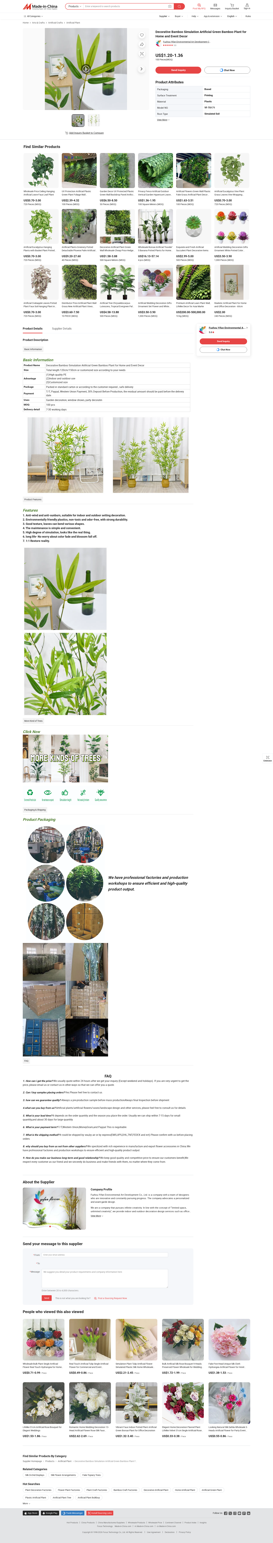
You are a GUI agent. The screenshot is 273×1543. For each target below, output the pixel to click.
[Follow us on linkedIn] (248, 1512)
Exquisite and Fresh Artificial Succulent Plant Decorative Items (192, 249)
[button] (169, 6)
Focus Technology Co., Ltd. (114, 1532)
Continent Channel (173, 1522)
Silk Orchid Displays (34, 1474)
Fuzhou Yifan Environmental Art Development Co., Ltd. (187, 41)
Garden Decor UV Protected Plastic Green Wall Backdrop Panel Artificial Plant (117, 193)
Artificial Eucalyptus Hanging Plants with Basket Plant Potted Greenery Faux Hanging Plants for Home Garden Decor (40, 249)
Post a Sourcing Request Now (110, 1298)
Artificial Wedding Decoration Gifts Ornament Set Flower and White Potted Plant (155, 305)
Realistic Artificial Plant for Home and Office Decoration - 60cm (230, 305)
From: (37, 1254)
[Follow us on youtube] (239, 1512)
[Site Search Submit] (179, 6)
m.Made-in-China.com (144, 1526)
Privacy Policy (185, 1532)
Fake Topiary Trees (91, 1474)
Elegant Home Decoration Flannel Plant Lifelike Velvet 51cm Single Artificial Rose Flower (182, 1430)
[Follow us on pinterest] (244, 1512)
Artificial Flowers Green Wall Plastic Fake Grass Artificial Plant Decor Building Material (193, 193)
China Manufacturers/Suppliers (111, 1522)
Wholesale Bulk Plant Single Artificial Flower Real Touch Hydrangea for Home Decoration (42, 1367)
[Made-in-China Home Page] (40, 6)
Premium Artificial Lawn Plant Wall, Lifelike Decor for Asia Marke (193, 305)
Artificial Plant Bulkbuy (89, 1497)
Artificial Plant (73, 22)
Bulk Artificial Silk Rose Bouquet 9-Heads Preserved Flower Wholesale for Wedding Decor (182, 1367)
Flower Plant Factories (69, 1489)
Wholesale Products (136, 1522)
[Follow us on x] (230, 1512)
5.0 (210, 332)
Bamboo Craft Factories (125, 1489)
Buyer (178, 16)
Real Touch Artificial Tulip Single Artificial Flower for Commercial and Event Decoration (88, 1367)
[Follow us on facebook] (225, 1512)
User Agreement (154, 1532)
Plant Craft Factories (97, 1489)
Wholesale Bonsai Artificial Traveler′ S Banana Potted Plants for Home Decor (155, 249)
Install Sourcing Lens (101, 1512)
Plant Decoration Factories (38, 1489)
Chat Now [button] (229, 70)
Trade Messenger (73, 1512)
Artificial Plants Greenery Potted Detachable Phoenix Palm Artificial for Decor (78, 249)
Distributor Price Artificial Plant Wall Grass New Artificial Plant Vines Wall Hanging (79, 305)
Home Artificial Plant (185, 1489)
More (25, 1503)
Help (194, 16)
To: (38, 1263)
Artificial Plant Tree (62, 1497)
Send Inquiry (178, 70)
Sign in (247, 8)
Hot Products (72, 1522)
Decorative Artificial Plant (156, 1489)
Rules (248, 16)
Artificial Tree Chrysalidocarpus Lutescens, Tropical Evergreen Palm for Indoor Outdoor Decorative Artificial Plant (117, 305)
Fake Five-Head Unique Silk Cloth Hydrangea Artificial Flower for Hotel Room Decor (226, 1367)
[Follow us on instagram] (235, 1512)
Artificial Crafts (55, 22)
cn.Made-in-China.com (166, 1526)
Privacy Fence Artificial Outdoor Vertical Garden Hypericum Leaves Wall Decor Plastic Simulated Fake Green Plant (155, 193)
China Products (88, 1522)
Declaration (170, 1532)
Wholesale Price (155, 1522)
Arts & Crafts (38, 22)
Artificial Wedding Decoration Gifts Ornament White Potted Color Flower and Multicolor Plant (231, 249)
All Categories (33, 16)
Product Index (190, 1522)
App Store (30, 1512)
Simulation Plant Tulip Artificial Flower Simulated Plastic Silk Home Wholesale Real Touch (134, 1367)
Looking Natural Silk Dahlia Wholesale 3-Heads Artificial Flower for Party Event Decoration (228, 1430)
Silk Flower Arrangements (63, 1474)
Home (26, 22)
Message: (35, 1271)
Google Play (50, 1512)
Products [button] (74, 6)
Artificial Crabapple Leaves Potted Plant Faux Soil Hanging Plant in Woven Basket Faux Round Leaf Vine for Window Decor (40, 305)
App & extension (212, 16)
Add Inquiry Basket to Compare (86, 133)
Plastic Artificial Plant (35, 1497)
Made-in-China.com (123, 1526)
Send (46, 1297)
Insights (203, 1522)
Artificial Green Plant (212, 1489)
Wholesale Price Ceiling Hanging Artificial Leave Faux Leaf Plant (39, 193)
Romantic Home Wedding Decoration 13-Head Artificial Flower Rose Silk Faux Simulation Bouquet (89, 1430)
